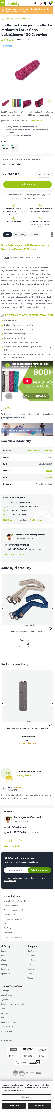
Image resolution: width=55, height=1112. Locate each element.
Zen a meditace (7, 1027)
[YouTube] (15, 840)
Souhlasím (39, 1106)
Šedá (29, 721)
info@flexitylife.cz (18, 545)
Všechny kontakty (13, 555)
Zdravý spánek (7, 1036)
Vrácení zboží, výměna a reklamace (17, 901)
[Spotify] (20, 840)
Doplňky (31, 969)
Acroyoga (5, 991)
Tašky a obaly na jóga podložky (39, 450)
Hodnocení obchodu (12, 933)
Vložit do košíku (27, 184)
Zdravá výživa (6, 995)
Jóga (3, 1009)
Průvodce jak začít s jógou (16, 514)
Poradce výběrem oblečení (16, 510)
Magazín (4, 960)
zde (22, 1091)
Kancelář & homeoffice (10, 1022)
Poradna (7, 924)
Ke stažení (5, 969)
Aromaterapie (6, 1031)
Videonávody (37, 520)
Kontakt (4, 951)
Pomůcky (31, 960)
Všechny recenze (24, 776)
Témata (30, 978)
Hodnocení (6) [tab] (20, 235)
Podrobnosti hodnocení (37, 40)
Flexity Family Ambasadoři (14, 919)
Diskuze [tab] (35, 235)
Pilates (3, 1018)
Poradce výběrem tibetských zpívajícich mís (22, 506)
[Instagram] (10, 840)
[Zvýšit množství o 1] (48, 174)
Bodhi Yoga (22, 198)
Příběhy (4, 965)
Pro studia (5, 1013)
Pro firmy (7, 928)
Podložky (31, 956)
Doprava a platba (11, 915)
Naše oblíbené (6, 1040)
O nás (3, 956)
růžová (49, 477)
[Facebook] (5, 840)
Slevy (30, 974)
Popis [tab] (7, 235)
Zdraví (30, 965)
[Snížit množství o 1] (39, 174)
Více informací (36, 121)
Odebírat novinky (39, 870)
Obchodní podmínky (11, 906)
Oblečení (31, 951)
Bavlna (49, 471)
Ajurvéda (4, 1000)
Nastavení (26, 1097)
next (52, 609)
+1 (49, 105)
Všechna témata (15, 986)
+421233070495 (18, 549)
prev (3, 609)
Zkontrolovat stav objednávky (15, 937)
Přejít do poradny (9, 520)
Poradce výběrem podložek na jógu (20, 503)
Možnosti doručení (14, 164)
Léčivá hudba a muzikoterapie (12, 1004)
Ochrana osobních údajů (13, 910)
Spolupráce (5, 974)
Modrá (32, 625)
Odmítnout (14, 1106)
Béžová (25, 625)
